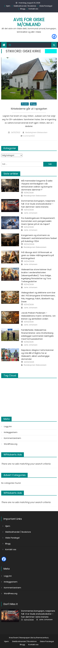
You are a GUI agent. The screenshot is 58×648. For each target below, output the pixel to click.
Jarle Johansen (30, 213)
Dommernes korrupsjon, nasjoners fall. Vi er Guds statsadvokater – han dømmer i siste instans (38, 203)
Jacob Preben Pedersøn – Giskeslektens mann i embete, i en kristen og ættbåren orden (38, 315)
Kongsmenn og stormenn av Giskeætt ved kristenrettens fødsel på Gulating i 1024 (39, 238)
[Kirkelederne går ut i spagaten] (29, 78)
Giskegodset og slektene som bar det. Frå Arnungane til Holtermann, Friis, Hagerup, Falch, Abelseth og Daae (38, 297)
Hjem (8, 6)
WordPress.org (10, 444)
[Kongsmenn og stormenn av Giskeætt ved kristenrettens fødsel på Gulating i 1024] (10, 239)
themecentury (42, 637)
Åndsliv (25, 104)
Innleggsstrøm (10, 432)
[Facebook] (54, 36)
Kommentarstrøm (12, 438)
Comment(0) (29, 136)
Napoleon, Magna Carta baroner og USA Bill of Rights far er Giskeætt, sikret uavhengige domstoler (37, 354)
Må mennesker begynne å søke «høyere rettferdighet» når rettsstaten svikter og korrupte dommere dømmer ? (36, 185)
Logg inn (8, 426)
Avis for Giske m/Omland (29, 21)
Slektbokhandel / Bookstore (25, 6)
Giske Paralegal (45, 6)
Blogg (22, 9)
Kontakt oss (33, 9)
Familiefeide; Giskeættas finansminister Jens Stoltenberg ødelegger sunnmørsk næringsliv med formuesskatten (37, 334)
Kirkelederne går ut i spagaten (29, 108)
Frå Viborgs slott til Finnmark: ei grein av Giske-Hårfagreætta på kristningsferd (37, 255)
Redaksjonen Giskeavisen (36, 132)
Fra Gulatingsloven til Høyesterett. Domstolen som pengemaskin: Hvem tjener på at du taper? (38, 221)
